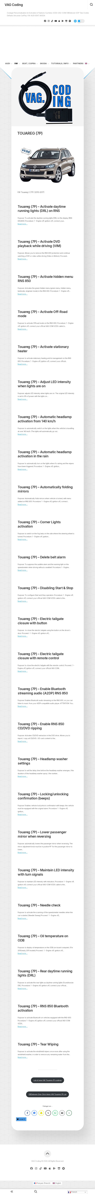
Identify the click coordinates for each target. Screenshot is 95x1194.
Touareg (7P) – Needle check (39, 905)
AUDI (7, 63)
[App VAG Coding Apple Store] (59, 21)
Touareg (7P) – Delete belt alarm (42, 557)
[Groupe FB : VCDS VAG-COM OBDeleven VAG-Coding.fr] (45, 21)
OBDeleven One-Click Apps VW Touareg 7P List (47, 1094)
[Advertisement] (47, 42)
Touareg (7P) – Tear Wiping (38, 1044)
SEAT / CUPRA (29, 63)
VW (16, 63)
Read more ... (22, 224)
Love (22, 1119)
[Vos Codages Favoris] (70, 21)
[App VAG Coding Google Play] (63, 21)
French (74, 1192)
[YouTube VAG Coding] (55, 21)
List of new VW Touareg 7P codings (47, 1080)
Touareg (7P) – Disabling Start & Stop (45, 588)
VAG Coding (14, 5)
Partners (78, 63)
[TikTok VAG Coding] (52, 21)
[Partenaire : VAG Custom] (66, 21)
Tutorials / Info (60, 63)
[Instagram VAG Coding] (48, 21)
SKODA (43, 63)
